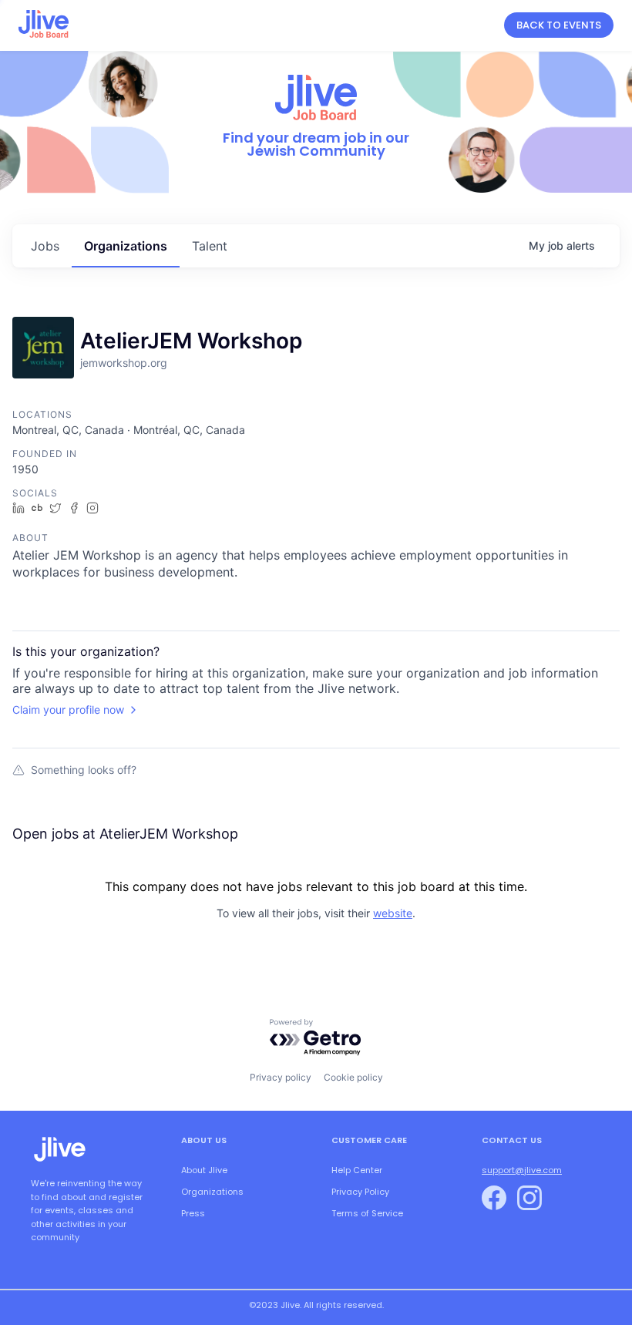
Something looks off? (83, 769)
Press (193, 1213)
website (392, 913)
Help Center (356, 1170)
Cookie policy (353, 1077)
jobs (45, 246)
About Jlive (204, 1170)
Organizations (212, 1191)
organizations (125, 246)
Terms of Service (367, 1213)
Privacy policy (280, 1077)
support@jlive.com (522, 1170)
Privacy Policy (360, 1191)
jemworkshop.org (123, 362)
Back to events (558, 25)
